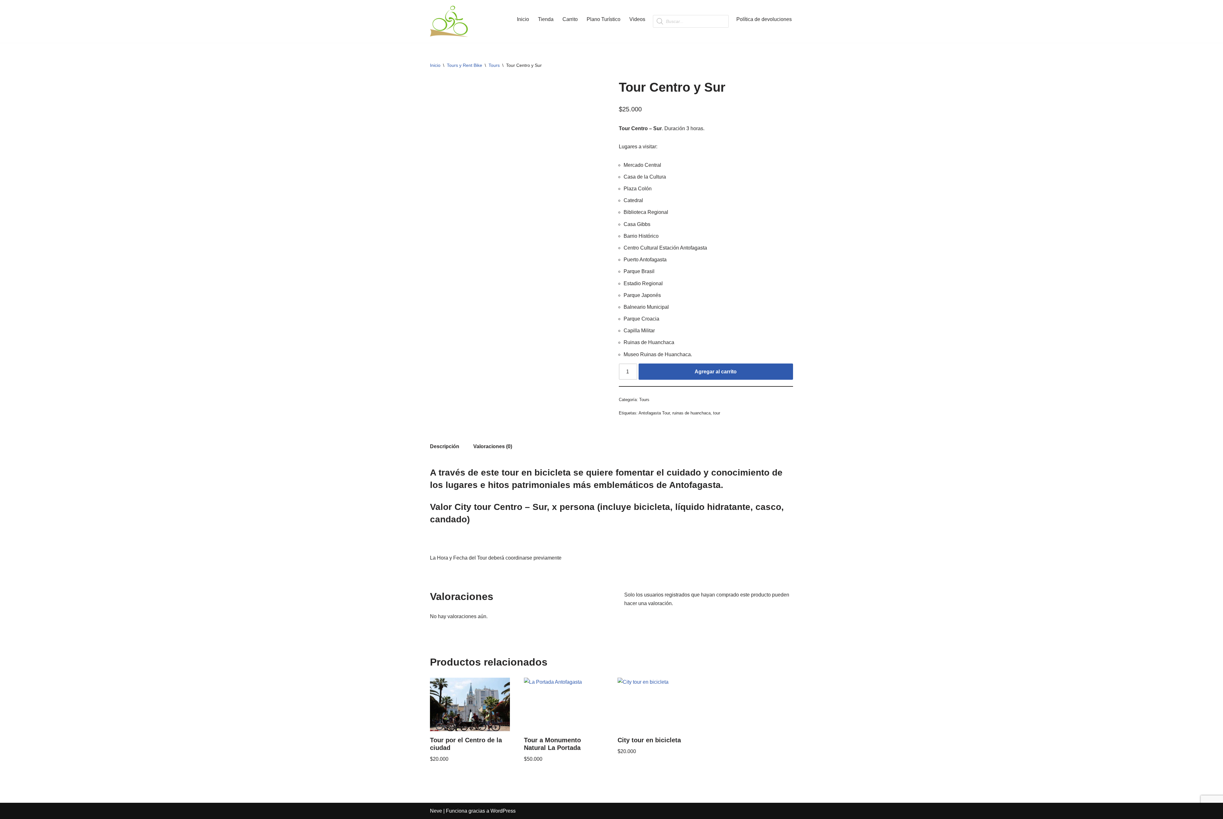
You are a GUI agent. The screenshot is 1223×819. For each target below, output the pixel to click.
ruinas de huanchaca (691, 413)
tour (716, 413)
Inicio (523, 19)
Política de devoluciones (764, 19)
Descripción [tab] (444, 446)
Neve (436, 811)
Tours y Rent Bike (464, 65)
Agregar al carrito (716, 371)
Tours (494, 65)
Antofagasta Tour (654, 413)
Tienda (546, 19)
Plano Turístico (603, 19)
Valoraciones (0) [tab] (492, 446)
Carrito (570, 19)
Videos (637, 19)
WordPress (503, 811)
